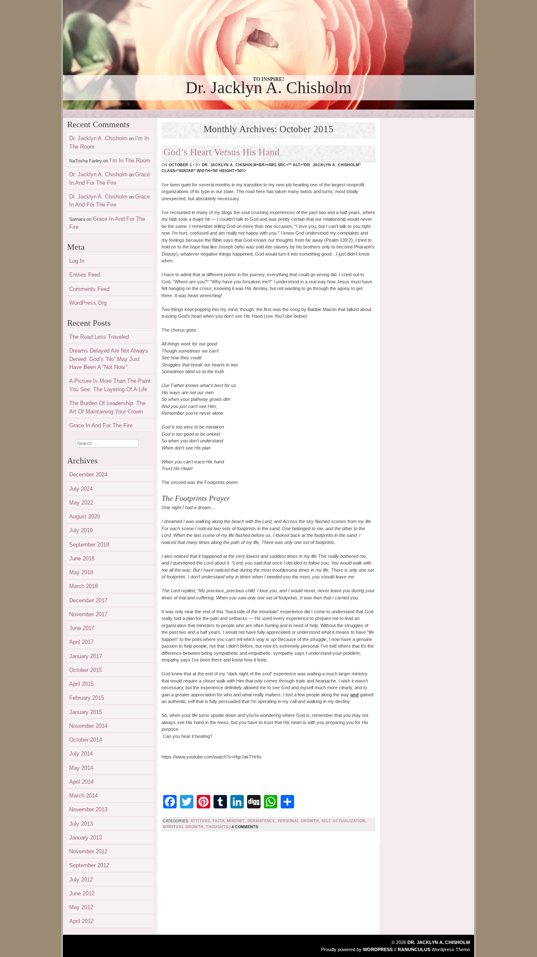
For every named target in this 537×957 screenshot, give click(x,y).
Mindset (236, 821)
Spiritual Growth (183, 827)
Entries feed (84, 275)
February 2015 (86, 698)
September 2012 (89, 865)
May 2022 (81, 502)
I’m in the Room (129, 160)
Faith (218, 821)
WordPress (378, 949)
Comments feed (89, 289)
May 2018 (81, 572)
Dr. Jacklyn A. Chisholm (268, 87)
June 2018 (81, 558)
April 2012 (81, 921)
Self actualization (343, 821)
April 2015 (81, 684)
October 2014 (85, 740)
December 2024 (88, 474)
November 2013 (88, 809)
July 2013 (81, 824)
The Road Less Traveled (99, 337)
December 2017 (88, 600)
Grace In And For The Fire (101, 425)
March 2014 (83, 795)
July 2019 (81, 530)
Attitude (200, 821)
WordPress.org (88, 303)
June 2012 (81, 893)
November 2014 (88, 726)
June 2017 (81, 628)
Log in (76, 261)
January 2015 (85, 712)
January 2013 (85, 837)
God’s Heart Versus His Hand (222, 152)
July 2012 (81, 879)
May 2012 (81, 907)
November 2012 (88, 851)
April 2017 (81, 642)
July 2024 (81, 489)
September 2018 (89, 544)
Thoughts (217, 827)
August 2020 (84, 516)
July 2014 (81, 753)
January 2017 (85, 656)
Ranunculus (414, 949)
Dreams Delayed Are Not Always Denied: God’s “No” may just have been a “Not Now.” (108, 359)
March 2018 (83, 586)
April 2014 (81, 782)
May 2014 (81, 768)
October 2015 (85, 670)
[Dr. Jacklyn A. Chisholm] (268, 55)
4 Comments (245, 827)
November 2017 (88, 614)
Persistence (261, 821)
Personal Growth (298, 821)
